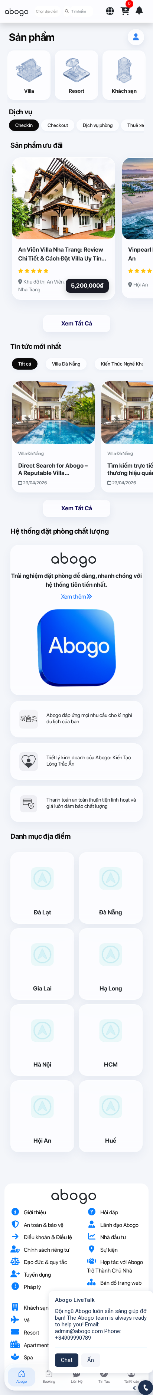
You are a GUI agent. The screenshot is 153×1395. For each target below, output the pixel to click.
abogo (16, 11)
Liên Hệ (76, 1381)
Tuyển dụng (37, 1274)
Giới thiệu (34, 1212)
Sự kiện (108, 1250)
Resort (31, 1332)
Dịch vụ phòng (98, 125)
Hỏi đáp (108, 1212)
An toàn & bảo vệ (43, 1225)
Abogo (21, 1381)
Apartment (36, 1345)
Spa (28, 1357)
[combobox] (48, 11)
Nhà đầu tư (112, 1237)
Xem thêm (73, 596)
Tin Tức (104, 1381)
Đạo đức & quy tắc (45, 1262)
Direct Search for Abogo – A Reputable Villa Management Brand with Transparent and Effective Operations (53, 469)
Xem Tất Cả (76, 323)
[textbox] (47, 11)
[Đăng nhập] (136, 37)
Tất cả (24, 364)
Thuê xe (135, 125)
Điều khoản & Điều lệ (47, 1237)
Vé (26, 1320)
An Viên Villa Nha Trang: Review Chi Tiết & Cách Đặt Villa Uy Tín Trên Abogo (60, 254)
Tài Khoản (131, 1381)
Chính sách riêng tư (46, 1250)
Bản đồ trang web (120, 1283)
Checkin (24, 125)
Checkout (58, 125)
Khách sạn (36, 1307)
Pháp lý (32, 1287)
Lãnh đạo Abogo (119, 1225)
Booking (49, 1381)
